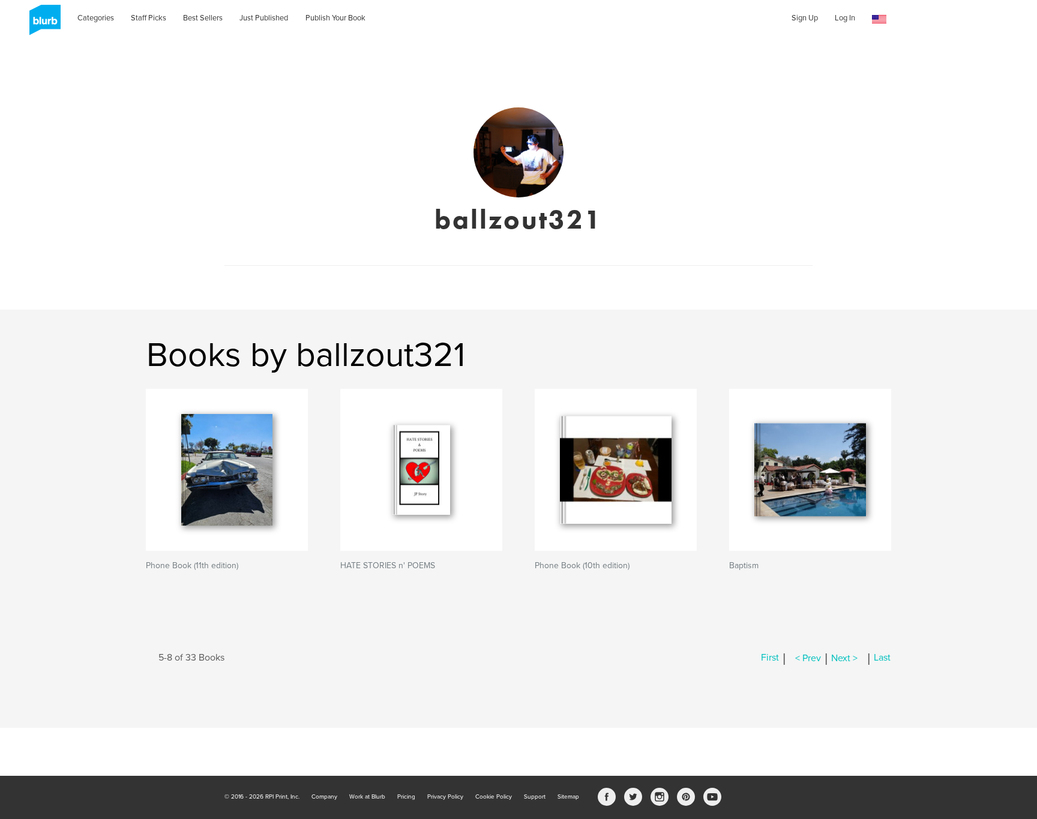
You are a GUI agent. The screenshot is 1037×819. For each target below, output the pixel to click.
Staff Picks (148, 18)
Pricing (406, 796)
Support (535, 796)
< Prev (808, 658)
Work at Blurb (367, 796)
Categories (95, 18)
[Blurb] (41, 24)
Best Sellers (203, 18)
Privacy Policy (445, 796)
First (770, 658)
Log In (845, 18)
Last (882, 658)
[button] (879, 19)
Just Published (263, 18)
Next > (844, 658)
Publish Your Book (335, 18)
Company (324, 796)
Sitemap (568, 796)
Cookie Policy (493, 796)
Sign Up (805, 18)
